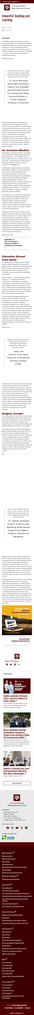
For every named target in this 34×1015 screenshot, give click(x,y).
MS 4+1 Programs (8, 912)
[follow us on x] (21, 828)
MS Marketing (6, 945)
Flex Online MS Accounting (10, 890)
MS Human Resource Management (13, 943)
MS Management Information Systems (14, 920)
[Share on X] (11, 665)
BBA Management (7, 864)
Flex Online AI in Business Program (13, 906)
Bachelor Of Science (9, 876)
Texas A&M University (11, 1)
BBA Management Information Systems (14, 867)
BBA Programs (7, 853)
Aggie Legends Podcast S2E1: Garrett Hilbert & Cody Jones (15, 698)
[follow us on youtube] (17, 828)
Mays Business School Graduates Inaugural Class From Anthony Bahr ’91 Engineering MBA (16, 734)
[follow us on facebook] (7, 828)
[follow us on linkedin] (26, 828)
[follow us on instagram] (12, 828)
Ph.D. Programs (7, 981)
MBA (3, 959)
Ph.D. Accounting (7, 985)
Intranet (28, 1008)
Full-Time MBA (6, 962)
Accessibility (19, 1008)
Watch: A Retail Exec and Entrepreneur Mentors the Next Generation (16, 771)
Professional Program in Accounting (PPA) (15, 923)
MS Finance (5, 917)
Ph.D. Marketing (7, 993)
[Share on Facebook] (7, 665)
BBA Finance (6, 861)
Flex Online (6, 884)
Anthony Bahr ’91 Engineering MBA (13, 976)
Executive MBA (6, 968)
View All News (17, 783)
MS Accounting (7, 932)
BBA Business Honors (8, 859)
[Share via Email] (19, 665)
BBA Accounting (7, 856)
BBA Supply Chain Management (12, 872)
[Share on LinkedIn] (15, 665)
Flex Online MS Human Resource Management (17, 896)
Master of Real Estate (8, 954)
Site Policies (9, 1008)
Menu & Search (16, 1013)
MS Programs (6, 928)
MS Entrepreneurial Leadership (12, 940)
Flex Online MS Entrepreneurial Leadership (16, 893)
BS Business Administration (10, 879)
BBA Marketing (6, 870)
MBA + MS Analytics (8, 970)
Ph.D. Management (8, 990)
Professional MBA (7, 965)
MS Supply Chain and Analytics (12, 951)
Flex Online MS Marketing (10, 903)
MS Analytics (6, 934)
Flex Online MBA (7, 888)
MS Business (6, 937)
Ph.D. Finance (6, 987)
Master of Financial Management (12, 915)
